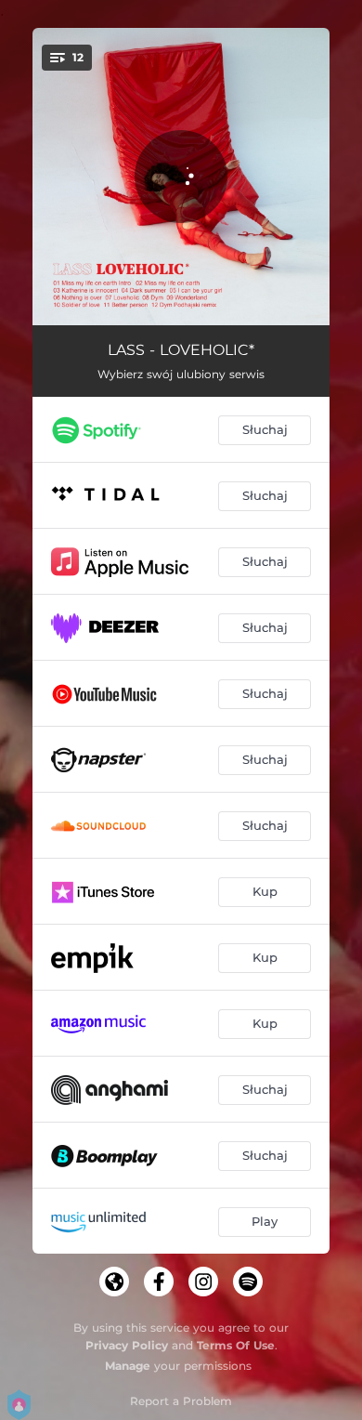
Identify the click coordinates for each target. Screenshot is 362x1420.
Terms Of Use (236, 1345)
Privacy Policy (126, 1345)
